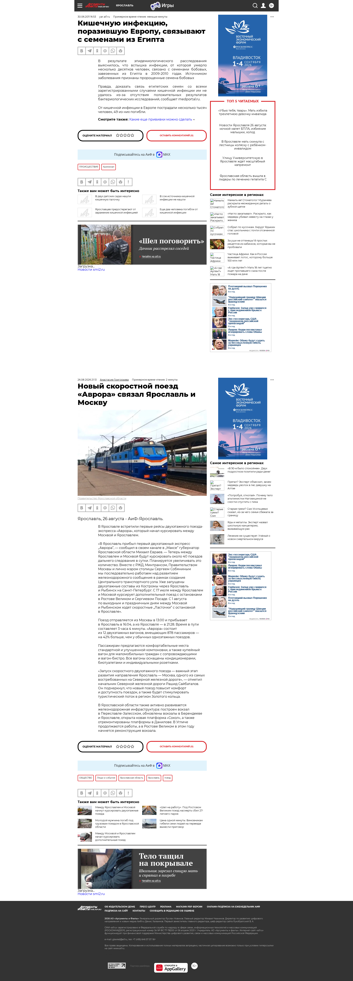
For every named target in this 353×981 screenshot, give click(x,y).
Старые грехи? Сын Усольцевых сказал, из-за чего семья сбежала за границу (250, 512)
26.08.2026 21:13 (87, 379)
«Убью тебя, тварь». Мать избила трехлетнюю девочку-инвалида (242, 112)
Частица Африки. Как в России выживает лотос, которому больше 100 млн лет (250, 257)
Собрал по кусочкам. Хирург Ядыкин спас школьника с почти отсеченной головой (251, 230)
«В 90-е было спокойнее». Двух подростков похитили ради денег (249, 470)
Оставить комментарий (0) (176, 135)
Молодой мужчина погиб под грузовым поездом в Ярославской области (117, 823)
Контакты (139, 910)
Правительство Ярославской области (102, 498)
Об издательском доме (120, 906)
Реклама (165, 906)
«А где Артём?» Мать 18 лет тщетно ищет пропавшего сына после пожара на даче (250, 271)
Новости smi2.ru (91, 270)
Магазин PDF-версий (189, 906)
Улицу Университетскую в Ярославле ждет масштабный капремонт (242, 161)
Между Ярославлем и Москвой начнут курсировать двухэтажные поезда (116, 810)
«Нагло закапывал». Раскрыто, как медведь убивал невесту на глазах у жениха (250, 217)
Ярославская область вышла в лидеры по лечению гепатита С (243, 177)
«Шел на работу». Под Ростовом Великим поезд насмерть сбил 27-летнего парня (181, 810)
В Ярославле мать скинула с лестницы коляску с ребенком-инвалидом (242, 145)
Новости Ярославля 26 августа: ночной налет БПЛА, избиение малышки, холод (242, 129)
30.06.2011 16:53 (87, 16)
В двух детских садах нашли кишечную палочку (113, 198)
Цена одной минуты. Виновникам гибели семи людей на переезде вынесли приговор (181, 823)
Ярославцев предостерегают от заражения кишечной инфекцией (116, 211)
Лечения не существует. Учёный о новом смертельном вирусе (249, 537)
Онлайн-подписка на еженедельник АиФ (233, 906)
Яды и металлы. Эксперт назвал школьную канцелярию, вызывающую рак (248, 525)
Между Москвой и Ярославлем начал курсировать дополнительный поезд (115, 836)
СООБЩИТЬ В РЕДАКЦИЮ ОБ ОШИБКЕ (172, 910)
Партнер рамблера (140, 966)
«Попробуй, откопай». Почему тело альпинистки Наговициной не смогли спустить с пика (250, 498)
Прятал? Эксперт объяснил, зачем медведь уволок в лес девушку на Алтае (249, 485)
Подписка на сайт (116, 910)
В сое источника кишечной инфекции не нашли (177, 198)
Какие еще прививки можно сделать (160, 119)
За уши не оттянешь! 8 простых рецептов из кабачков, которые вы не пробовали (251, 244)
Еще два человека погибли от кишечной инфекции (179, 211)
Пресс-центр (147, 906)
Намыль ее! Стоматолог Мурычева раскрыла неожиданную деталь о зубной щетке (249, 203)
